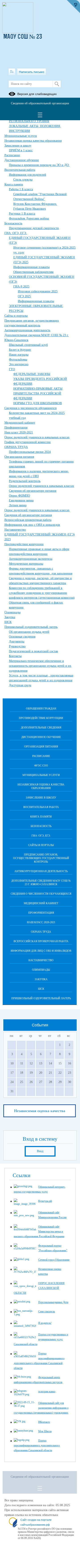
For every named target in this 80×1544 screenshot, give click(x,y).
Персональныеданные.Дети (53, 1302)
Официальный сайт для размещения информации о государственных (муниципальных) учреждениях (41, 1407)
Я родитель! (45, 1323)
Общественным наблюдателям (33, 272)
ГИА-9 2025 (21, 286)
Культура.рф (45, 1201)
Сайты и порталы (16, 315)
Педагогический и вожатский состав (33, 651)
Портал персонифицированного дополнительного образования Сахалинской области (37, 1445)
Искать (57, 84)
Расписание (12, 155)
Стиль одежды (22, 179)
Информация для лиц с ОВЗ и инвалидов (32, 524)
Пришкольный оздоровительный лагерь (31, 627)
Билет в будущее (20, 349)
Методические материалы (26, 563)
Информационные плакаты (31, 267)
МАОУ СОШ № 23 (22, 37)
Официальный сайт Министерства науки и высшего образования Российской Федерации (39, 1231)
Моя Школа (45, 1431)
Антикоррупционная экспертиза (30, 558)
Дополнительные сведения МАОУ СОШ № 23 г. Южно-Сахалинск (41, 882)
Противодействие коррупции (24, 544)
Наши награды (18, 354)
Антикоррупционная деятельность (27, 330)
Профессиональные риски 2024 (30, 452)
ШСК (8, 622)
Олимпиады (12, 612)
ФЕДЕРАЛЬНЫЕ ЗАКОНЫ (31, 374)
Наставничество (15, 529)
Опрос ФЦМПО (19, 495)
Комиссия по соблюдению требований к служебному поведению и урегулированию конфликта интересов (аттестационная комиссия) (42, 592)
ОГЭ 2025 (24, 296)
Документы (16, 641)
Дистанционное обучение (21, 160)
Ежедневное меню (21, 500)
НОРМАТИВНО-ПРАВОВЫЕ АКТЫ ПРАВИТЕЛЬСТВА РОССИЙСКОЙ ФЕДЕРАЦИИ (37, 393)
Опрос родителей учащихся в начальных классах (37, 437)
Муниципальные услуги (20, 135)
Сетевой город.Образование (54, 1259)
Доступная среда (20, 685)
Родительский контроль (24, 481)
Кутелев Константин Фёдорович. (35, 204)
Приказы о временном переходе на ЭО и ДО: (39, 165)
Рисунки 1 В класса (22, 213)
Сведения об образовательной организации (40, 103)
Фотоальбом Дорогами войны (29, 218)
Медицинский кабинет (19, 422)
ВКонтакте (44, 1422)
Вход (40, 1151)
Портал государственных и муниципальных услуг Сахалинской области (41, 1339)
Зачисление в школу (17, 145)
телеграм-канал (46, 1391)
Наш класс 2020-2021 (18, 432)
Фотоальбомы (18, 359)
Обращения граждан (41, 708)
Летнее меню (17, 505)
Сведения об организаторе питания (32, 490)
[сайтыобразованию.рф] (73, 6)
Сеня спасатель (46, 1311)
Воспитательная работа (19, 170)
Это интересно (18, 364)
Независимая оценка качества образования (33, 140)
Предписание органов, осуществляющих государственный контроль (41, 858)
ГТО (12, 369)
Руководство (17, 646)
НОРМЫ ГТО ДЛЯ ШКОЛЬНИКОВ (37, 403)
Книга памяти (13, 184)
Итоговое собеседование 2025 (38, 291)
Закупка (9, 617)
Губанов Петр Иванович (29, 208)
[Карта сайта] (12, 72)
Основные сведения (22, 636)
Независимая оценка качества (39, 1111)
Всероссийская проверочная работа (27, 520)
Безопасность (13, 223)
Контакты (15, 656)
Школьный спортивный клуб (28, 345)
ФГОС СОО (41, 765)
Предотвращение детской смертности (34, 228)
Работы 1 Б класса (21, 189)
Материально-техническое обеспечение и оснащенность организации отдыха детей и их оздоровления (40, 665)
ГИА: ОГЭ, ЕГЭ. (15, 233)
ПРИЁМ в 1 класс (21, 150)
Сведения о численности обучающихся (30, 408)
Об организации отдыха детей (29, 631)
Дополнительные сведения (41, 727)
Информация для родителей (27, 174)
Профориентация (15, 427)
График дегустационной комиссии (27, 442)
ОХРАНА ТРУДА (16, 447)
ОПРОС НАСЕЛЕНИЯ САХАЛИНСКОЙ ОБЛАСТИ (39, 1288)
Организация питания (19, 456)
